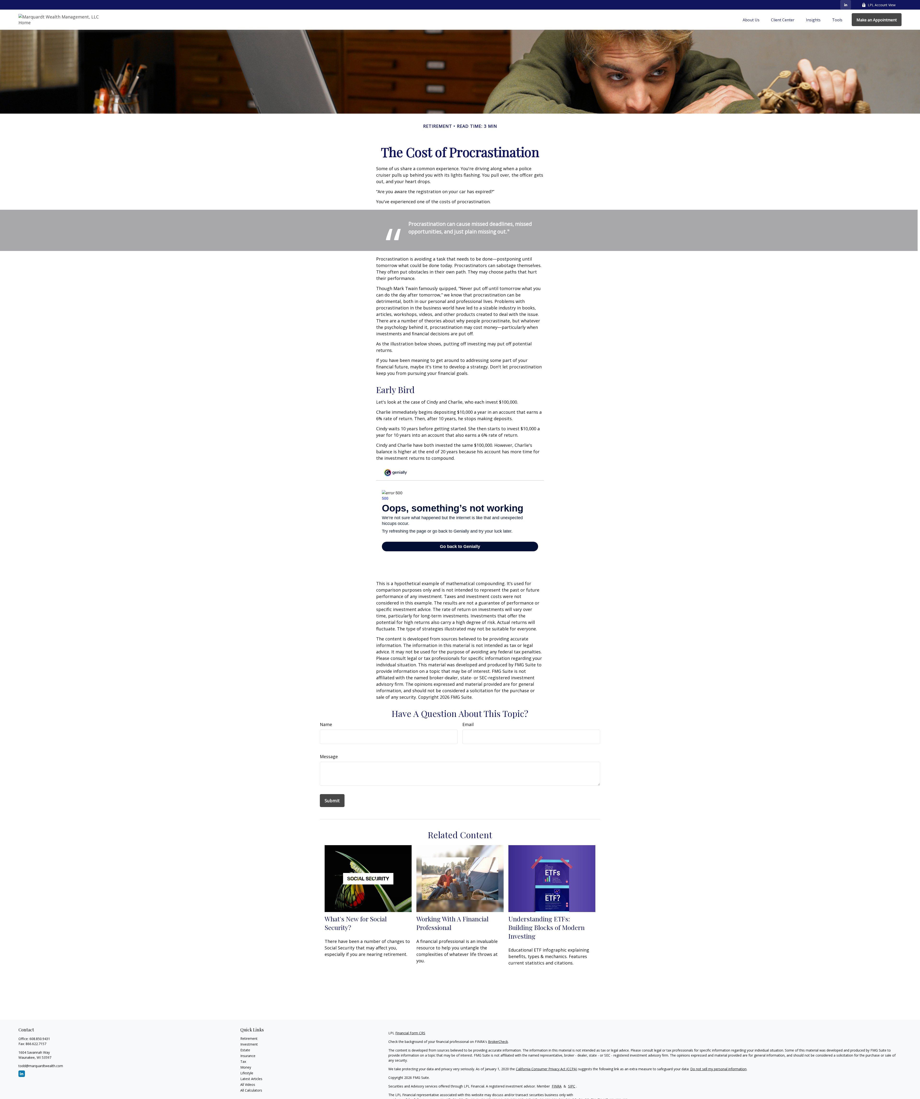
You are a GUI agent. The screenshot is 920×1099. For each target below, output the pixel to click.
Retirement (249, 1038)
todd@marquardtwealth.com (40, 1066)
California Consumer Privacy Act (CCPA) (546, 1069)
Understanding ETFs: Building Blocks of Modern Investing (546, 927)
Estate (245, 1050)
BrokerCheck (498, 1041)
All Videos (247, 1084)
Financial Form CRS (410, 1033)
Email (468, 724)
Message (329, 756)
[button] (751, 20)
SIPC (571, 1086)
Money (245, 1067)
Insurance (247, 1055)
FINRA (557, 1086)
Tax (243, 1061)
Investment (249, 1044)
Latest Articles (251, 1078)
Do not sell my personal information (718, 1069)
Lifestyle (246, 1073)
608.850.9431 (39, 1038)
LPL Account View (882, 5)
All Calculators (251, 1090)
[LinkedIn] (845, 5)
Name (326, 724)
